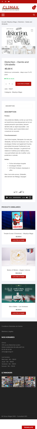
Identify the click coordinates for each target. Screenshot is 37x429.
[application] (18, 191)
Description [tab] (10, 106)
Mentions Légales (7, 331)
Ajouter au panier (23, 83)
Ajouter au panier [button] (18, 240)
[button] (32, 30)
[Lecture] (7, 197)
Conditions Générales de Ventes (12, 326)
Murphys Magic (12, 22)
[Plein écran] (30, 197)
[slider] (17, 197)
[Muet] (27, 197)
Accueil (4, 22)
